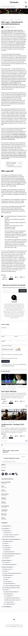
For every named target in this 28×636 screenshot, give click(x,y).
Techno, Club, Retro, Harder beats (9, 388)
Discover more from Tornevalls (15, 166)
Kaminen (3, 518)
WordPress (13, 626)
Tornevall (7, 27)
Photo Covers (8, 532)
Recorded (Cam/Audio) (9, 536)
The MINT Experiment (9, 604)
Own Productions (8, 593)
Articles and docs (8, 569)
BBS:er (19, 182)
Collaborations (9, 595)
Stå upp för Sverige (20, 42)
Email (16, 336)
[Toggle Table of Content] (19, 163)
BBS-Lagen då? (10, 165)
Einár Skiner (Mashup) (8, 391)
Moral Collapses (18, 19)
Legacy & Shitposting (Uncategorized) (12, 553)
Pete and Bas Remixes (10, 583)
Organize (3, 502)
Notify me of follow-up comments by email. (12, 354)
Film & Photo (6, 528)
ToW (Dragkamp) (11, 421)
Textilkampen (4, 510)
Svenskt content (9, 602)
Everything (11, 19)
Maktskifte (7, 549)
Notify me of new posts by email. (9, 358)
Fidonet (10, 255)
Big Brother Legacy (8, 541)
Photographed (7, 530)
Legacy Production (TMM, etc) (11, 591)
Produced (6, 589)
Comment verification (6, 345)
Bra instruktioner (5, 506)
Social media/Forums (8, 555)
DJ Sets (5, 571)
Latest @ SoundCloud (7, 479)
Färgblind (3, 498)
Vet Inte (3, 490)
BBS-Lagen (10, 30)
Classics (6, 543)
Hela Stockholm (5, 494)
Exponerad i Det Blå (5, 482)
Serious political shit (9, 551)
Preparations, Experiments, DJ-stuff (11, 587)
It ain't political (7, 547)
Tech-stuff (6, 557)
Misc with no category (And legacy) (11, 539)
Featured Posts (6, 526)
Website (3, 341)
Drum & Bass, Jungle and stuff (12, 597)
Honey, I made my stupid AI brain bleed (12, 573)
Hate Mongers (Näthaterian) (10, 564)
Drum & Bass (8, 577)
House (6, 579)
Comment (4, 327)
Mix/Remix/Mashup (12, 386)
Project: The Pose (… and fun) (11, 534)
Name (3, 336)
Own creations (8, 581)
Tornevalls (14, 2)
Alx (22, 626)
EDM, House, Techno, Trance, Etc (13, 599)
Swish (2, 486)
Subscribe (22, 290)
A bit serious (4, 19)
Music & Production (21, 386)
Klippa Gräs (4, 514)
